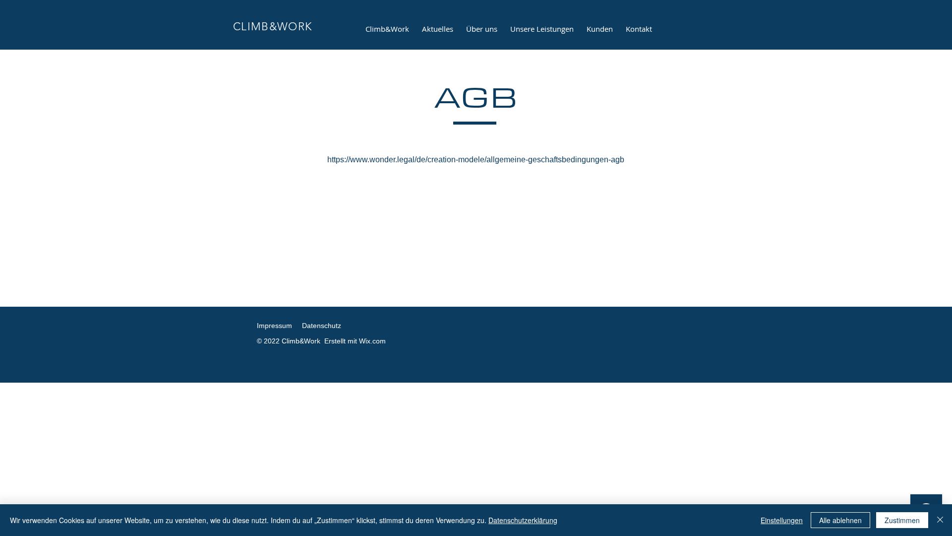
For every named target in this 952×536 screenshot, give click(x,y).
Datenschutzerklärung (522, 520)
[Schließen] (940, 520)
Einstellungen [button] (782, 520)
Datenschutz (321, 326)
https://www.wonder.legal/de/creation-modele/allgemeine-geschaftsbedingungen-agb (475, 159)
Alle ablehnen (840, 520)
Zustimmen (902, 520)
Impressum (274, 326)
